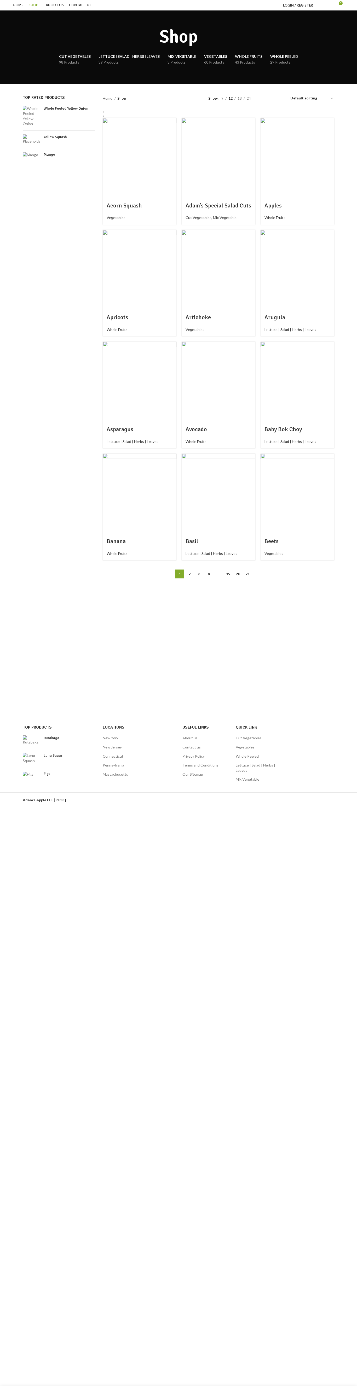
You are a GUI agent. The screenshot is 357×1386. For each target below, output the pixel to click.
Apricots (117, 317)
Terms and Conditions (200, 765)
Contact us (191, 747)
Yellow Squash (55, 137)
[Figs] (31, 775)
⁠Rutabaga (51, 738)
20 (238, 574)
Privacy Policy (193, 756)
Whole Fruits (274, 217)
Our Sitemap (192, 774)
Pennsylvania (113, 765)
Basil (192, 541)
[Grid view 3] (271, 98)
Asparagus (120, 429)
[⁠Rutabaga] (31, 740)
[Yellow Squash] (31, 139)
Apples (273, 205)
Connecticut (113, 756)
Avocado (196, 429)
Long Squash (54, 755)
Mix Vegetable (225, 217)
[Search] (320, 5)
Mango (49, 154)
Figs (47, 773)
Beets (271, 541)
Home (108, 98)
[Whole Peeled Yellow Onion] (31, 116)
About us (190, 738)
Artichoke (198, 317)
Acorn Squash (124, 205)
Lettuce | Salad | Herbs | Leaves (290, 329)
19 (228, 574)
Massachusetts (115, 774)
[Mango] (31, 155)
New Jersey (112, 747)
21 (247, 574)
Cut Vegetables (198, 217)
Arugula (274, 317)
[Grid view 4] (279, 98)
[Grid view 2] (263, 98)
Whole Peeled (247, 756)
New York (110, 738)
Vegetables (116, 217)
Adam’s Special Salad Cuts (218, 205)
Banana (116, 541)
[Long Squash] (31, 758)
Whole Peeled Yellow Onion (66, 108)
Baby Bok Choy (283, 429)
